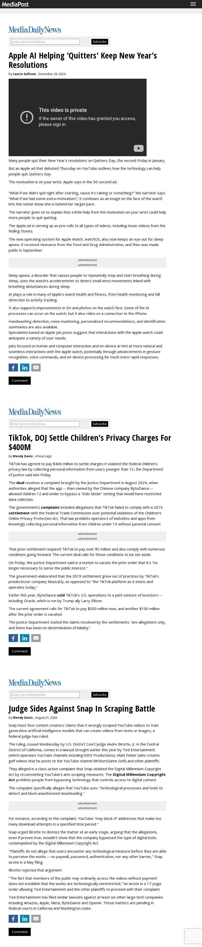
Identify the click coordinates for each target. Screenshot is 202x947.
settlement (19, 512)
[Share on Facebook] (13, 367)
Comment (20, 380)
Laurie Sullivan (24, 74)
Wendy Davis (23, 456)
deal (20, 482)
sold (61, 595)
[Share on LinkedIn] (24, 367)
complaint (50, 507)
